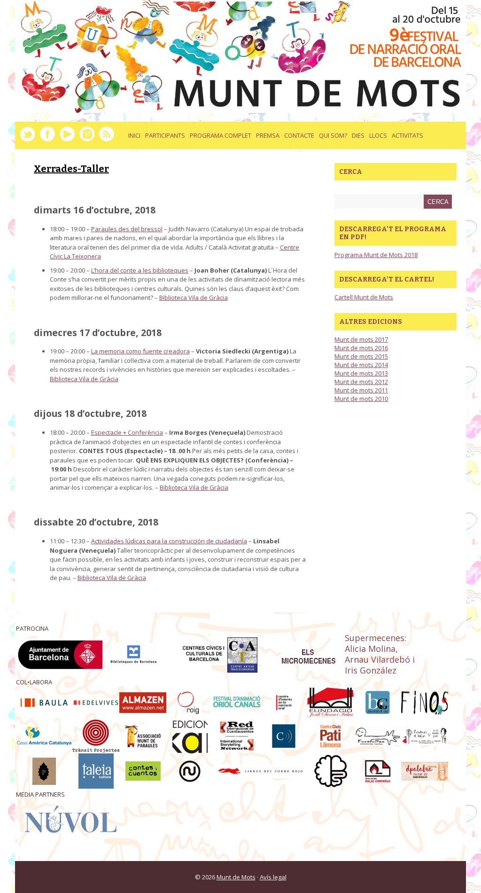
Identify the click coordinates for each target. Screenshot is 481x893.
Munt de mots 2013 (361, 373)
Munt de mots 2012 (361, 381)
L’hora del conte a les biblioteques (139, 270)
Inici (134, 135)
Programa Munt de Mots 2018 (376, 255)
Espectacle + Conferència (127, 432)
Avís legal (273, 877)
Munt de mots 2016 (361, 348)
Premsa (267, 135)
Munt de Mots (236, 877)
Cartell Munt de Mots (363, 297)
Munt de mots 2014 (361, 364)
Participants (165, 135)
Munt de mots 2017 (361, 339)
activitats (407, 135)
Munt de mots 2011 (361, 390)
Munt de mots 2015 (361, 356)
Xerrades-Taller (71, 168)
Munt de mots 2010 (361, 398)
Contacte (299, 135)
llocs (378, 135)
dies (358, 135)
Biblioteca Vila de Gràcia (193, 297)
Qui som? (333, 135)
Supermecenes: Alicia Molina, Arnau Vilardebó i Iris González (380, 653)
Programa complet (220, 135)
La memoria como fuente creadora (140, 351)
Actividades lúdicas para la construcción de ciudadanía (169, 541)
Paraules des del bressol (127, 229)
